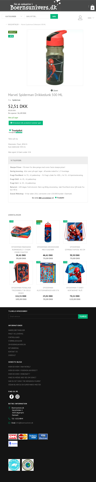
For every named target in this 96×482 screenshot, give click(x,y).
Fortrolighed (14, 337)
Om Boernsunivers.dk (17, 344)
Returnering (13, 348)
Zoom (55, 90)
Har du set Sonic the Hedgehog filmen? (24, 381)
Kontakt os (13, 352)
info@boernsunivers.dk (24, 423)
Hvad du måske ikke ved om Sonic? (22, 377)
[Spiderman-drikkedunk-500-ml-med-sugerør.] (55, 58)
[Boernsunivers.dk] (35, 5)
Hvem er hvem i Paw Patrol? (19, 367)
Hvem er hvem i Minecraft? (19, 374)
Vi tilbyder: (16, 160)
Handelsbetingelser (16, 330)
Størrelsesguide (15, 341)
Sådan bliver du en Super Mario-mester (24, 385)
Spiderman (16, 100)
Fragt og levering (15, 334)
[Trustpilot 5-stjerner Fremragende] (15, 131)
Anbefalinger (14, 215)
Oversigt (12, 355)
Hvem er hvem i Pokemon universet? (23, 370)
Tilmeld (82, 316)
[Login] (80, 17)
